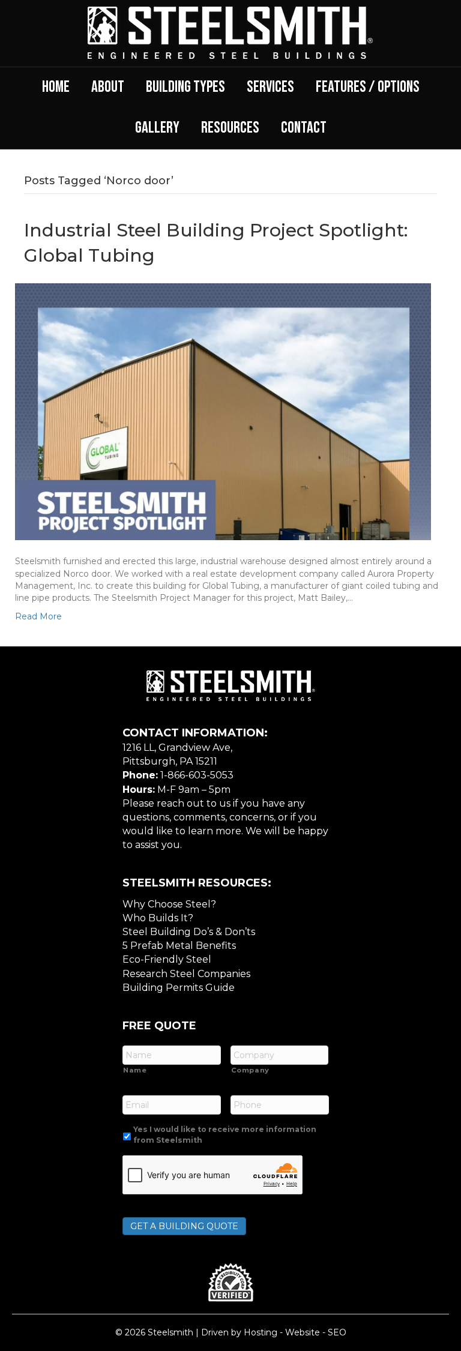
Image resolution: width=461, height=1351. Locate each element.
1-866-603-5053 (197, 775)
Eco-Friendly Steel (166, 959)
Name (135, 1070)
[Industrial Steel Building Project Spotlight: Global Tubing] (223, 411)
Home (56, 87)
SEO (337, 1332)
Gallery (157, 127)
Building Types (185, 87)
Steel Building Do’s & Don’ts (188, 931)
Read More (38, 616)
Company (250, 1070)
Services (270, 87)
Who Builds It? (157, 918)
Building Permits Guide (178, 987)
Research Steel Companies (186, 973)
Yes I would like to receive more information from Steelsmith (224, 1135)
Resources (230, 127)
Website (302, 1332)
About (107, 87)
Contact (304, 127)
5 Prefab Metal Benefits (179, 945)
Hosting (260, 1332)
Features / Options (368, 87)
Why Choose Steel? (169, 904)
